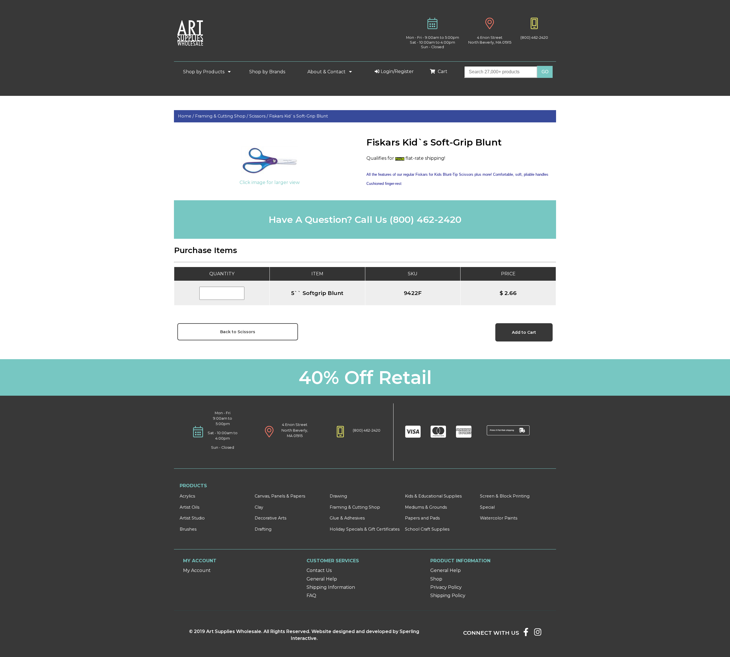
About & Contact (327, 71)
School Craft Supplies (427, 529)
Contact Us (319, 570)
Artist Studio (192, 518)
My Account (197, 570)
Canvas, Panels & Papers (280, 496)
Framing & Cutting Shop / (222, 116)
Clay (259, 507)
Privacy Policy (446, 587)
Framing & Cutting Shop (355, 507)
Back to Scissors (237, 331)
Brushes (188, 529)
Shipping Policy (447, 595)
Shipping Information (331, 587)
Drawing (338, 496)
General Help (322, 579)
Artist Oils (189, 507)
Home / (186, 116)
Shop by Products (204, 71)
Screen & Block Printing (505, 496)
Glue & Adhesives (347, 518)
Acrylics (187, 496)
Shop (436, 579)
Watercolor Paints (498, 518)
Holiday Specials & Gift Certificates (365, 529)
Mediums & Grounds (426, 507)
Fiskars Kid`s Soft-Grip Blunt (298, 116)
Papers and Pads (422, 518)
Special (487, 507)
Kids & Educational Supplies (433, 496)
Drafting (263, 529)
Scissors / (259, 116)
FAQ (311, 595)
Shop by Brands (269, 71)
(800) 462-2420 (534, 37)
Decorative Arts (270, 518)
